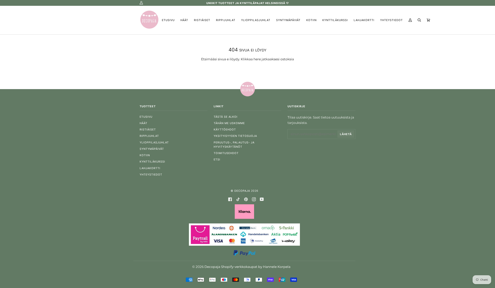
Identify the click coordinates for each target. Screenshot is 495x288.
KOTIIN (145, 155)
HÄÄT (143, 123)
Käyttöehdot (225, 129)
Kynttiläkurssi (152, 161)
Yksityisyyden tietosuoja (235, 135)
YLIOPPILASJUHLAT (154, 142)
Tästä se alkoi (225, 116)
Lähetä (346, 134)
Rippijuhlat (149, 135)
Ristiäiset (148, 129)
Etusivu (146, 116)
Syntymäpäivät (152, 148)
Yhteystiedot (151, 174)
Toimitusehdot (226, 153)
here (257, 59)
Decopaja (242, 190)
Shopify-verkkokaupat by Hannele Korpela (255, 267)
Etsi (217, 159)
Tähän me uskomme (229, 123)
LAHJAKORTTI (150, 168)
